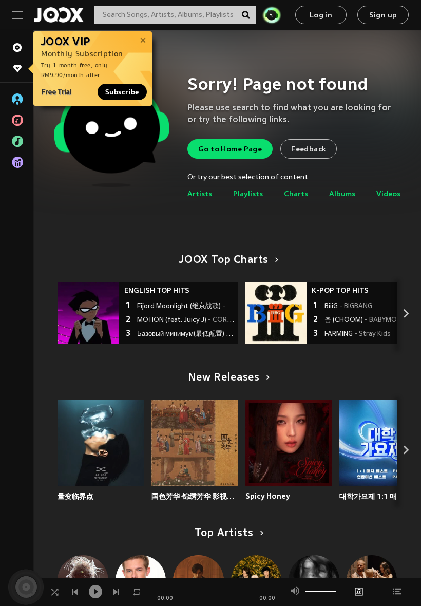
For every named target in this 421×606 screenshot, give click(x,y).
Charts (296, 194)
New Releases (224, 378)
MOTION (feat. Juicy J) (186, 320)
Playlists (248, 194)
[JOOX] (58, 15)
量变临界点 (75, 496)
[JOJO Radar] (271, 15)
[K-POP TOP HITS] (276, 313)
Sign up (383, 16)
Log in (321, 16)
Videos (388, 194)
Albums (342, 194)
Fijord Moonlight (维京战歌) (186, 306)
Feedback (308, 150)
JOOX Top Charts (224, 260)
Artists (199, 194)
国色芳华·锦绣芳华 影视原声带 (194, 496)
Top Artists (224, 533)
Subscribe (122, 92)
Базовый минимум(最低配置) (186, 334)
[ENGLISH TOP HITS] (88, 313)
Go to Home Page (230, 150)
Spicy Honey (267, 496)
